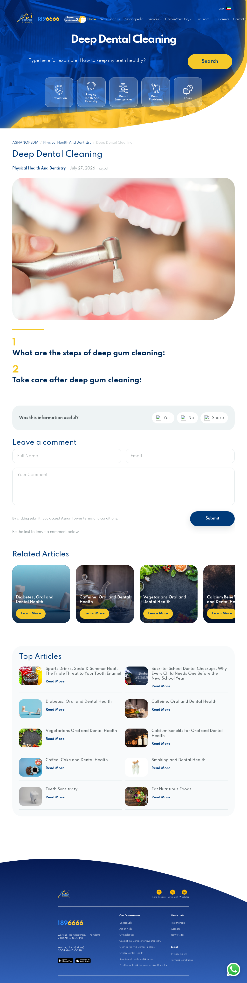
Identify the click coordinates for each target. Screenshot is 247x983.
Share (218, 418)
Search (210, 61)
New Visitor (177, 935)
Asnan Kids (125, 929)
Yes (167, 418)
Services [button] (153, 19)
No (191, 418)
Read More (55, 681)
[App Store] (83, 960)
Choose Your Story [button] (177, 19)
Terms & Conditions (182, 960)
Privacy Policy (179, 954)
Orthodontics (126, 935)
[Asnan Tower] (64, 894)
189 (48, 19)
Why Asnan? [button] (109, 19)
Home (91, 19)
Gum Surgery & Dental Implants (137, 947)
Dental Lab (125, 923)
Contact (238, 19)
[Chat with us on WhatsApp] (233, 969)
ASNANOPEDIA (25, 142)
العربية (103, 168)
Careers (223, 19)
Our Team (202, 19)
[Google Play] (65, 960)
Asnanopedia (133, 19)
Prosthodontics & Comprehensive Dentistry (143, 965)
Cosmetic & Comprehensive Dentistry (140, 941)
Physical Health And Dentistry (67, 142)
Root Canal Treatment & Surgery (137, 959)
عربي (222, 8)
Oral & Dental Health (131, 953)
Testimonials (178, 923)
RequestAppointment (70, 19)
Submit (212, 518)
